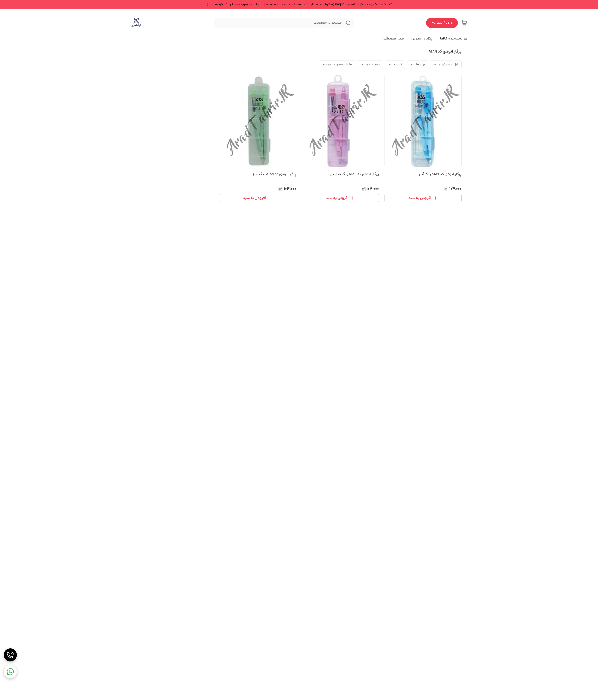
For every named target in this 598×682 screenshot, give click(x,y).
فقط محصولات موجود (337, 64)
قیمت (398, 64)
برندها (420, 64)
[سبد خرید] (464, 23)
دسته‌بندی (373, 64)
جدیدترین (445, 64)
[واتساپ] (10, 671)
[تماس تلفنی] (10, 654)
